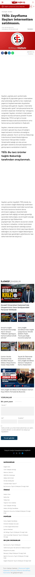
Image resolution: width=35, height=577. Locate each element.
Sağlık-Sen (7, 467)
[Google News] (30, 54)
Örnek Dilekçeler (9, 481)
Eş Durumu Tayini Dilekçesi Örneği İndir (16, 486)
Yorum (3, 405)
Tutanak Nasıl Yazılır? (10, 483)
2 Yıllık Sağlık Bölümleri (11, 526)
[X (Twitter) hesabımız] (16, 453)
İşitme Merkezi (8, 529)
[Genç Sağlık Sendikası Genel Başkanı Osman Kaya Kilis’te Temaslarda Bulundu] (17, 378)
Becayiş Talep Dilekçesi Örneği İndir (15, 553)
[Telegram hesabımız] (22, 453)
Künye (13, 570)
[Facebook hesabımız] (13, 453)
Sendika (30, 29)
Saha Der (6, 497)
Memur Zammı (8, 472)
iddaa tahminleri (9, 478)
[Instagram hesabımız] (19, 453)
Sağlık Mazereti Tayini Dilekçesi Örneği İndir (17, 561)
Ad (2, 418)
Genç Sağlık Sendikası (10, 521)
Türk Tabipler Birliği (10, 469)
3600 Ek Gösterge (9, 475)
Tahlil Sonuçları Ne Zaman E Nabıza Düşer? (17, 548)
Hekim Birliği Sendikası (11, 508)
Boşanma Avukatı (9, 550)
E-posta (21, 418)
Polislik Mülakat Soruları (11, 524)
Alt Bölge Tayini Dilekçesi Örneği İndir (16, 532)
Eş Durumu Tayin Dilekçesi (12, 545)
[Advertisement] (17, 75)
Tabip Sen (7, 500)
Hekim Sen (7, 494)
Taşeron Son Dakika (10, 503)
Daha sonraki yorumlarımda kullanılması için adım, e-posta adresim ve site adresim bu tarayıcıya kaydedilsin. (17, 430)
